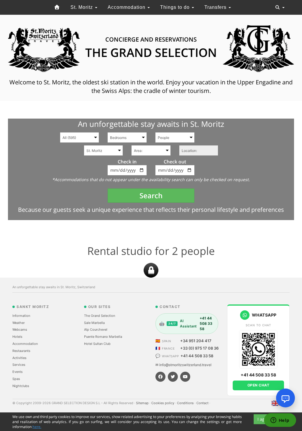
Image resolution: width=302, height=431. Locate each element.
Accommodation (127, 7)
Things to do (175, 7)
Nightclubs (20, 386)
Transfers (216, 7)
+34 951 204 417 (195, 340)
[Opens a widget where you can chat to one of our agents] (280, 420)
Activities (19, 358)
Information (21, 316)
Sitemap (143, 403)
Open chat (258, 385)
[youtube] (185, 377)
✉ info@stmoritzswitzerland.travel (183, 365)
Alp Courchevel (95, 329)
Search (151, 195)
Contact (202, 403)
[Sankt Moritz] (57, 7)
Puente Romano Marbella (103, 337)
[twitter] (173, 377)
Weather (18, 323)
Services (18, 365)
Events (17, 372)
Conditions (186, 403)
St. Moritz (82, 7)
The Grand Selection (99, 316)
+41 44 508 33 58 (196, 355)
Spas (16, 379)
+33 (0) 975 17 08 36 (199, 348)
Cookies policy (163, 403)
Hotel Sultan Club (97, 344)
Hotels (17, 337)
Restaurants (21, 351)
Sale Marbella (94, 323)
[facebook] (160, 377)
